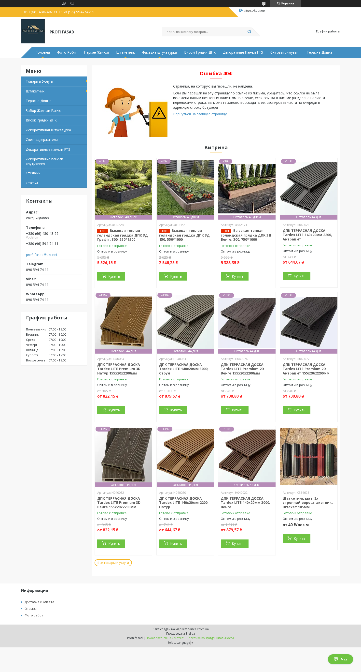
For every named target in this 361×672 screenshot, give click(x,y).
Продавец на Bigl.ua (180, 633)
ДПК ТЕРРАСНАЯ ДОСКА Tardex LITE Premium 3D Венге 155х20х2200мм (118, 502)
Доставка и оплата (39, 602)
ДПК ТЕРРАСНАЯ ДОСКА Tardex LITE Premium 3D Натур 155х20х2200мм (118, 368)
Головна (43, 52)
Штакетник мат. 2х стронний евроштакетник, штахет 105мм (308, 502)
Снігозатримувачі (284, 52)
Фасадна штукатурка (159, 52)
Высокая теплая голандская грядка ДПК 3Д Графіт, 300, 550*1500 (122, 235)
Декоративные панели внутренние (44, 161)
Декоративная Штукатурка (48, 130)
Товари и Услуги (39, 81)
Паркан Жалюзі (96, 52)
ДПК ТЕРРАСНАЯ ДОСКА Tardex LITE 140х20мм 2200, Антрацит (307, 234)
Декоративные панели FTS (48, 149)
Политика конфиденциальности (210, 638)
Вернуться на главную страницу (200, 114)
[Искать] (249, 32)
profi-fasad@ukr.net (41, 255)
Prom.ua (203, 629)
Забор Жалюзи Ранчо (43, 110)
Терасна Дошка (320, 52)
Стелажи (33, 173)
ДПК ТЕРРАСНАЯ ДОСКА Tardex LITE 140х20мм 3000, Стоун (183, 368)
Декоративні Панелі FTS (243, 52)
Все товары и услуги (113, 562)
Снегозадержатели (42, 139)
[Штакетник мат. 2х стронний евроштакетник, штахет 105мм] (308, 456)
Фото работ (34, 615)
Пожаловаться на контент (164, 638)
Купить (114, 276)
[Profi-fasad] (33, 31)
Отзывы (31, 608)
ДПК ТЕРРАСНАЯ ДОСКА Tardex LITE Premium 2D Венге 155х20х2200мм (242, 368)
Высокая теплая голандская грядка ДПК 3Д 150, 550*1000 (184, 235)
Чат (344, 659)
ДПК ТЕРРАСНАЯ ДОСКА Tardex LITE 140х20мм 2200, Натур (183, 502)
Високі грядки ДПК (41, 120)
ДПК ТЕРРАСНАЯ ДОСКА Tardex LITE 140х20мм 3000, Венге (245, 502)
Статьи (32, 182)
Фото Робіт (67, 52)
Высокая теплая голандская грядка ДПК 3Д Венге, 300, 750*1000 (246, 235)
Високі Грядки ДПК (200, 52)
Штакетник (125, 52)
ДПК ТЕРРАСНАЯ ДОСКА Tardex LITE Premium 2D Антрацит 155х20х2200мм (306, 368)
